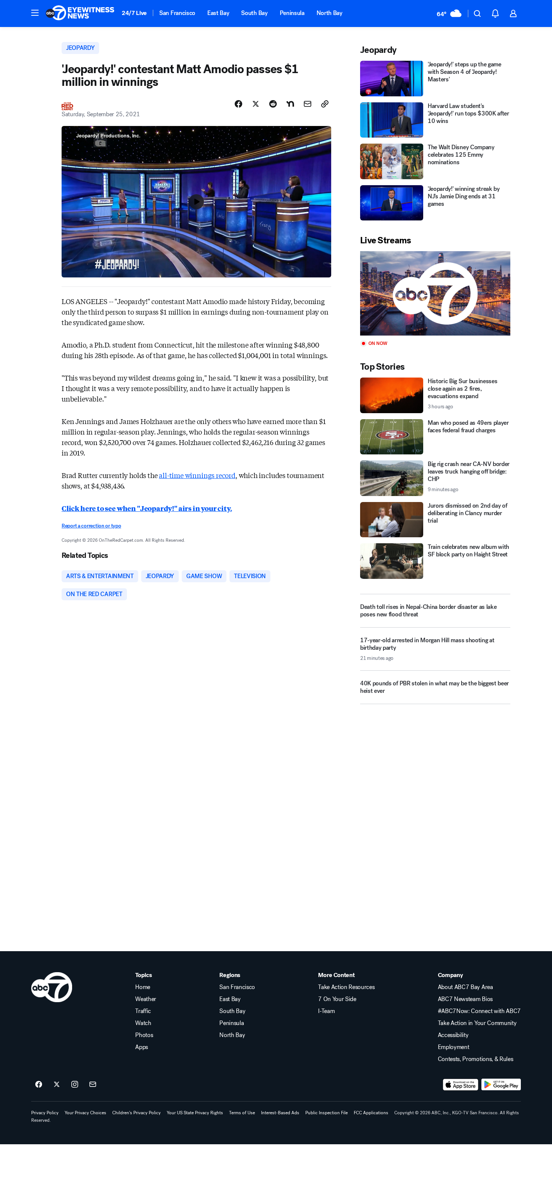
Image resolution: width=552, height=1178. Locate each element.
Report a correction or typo (91, 525)
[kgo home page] (51, 987)
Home (142, 987)
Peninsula (292, 13)
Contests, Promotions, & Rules (475, 1059)
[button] (35, 12)
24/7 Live (134, 13)
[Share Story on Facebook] (238, 103)
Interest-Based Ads (280, 1113)
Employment (453, 1047)
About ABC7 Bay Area (465, 987)
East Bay (218, 13)
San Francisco (177, 13)
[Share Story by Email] (307, 103)
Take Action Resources (346, 987)
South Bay (254, 13)
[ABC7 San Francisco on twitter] (56, 1084)
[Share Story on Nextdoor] (290, 103)
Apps (141, 1047)
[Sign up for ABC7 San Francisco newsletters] (92, 1084)
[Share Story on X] (255, 103)
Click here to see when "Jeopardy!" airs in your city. (147, 508)
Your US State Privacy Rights (195, 1113)
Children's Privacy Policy (136, 1113)
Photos (144, 1035)
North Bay (329, 13)
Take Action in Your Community (477, 1023)
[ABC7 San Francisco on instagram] (74, 1084)
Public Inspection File (326, 1113)
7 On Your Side (337, 999)
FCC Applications (371, 1113)
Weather (145, 999)
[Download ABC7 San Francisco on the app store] (461, 1085)
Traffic (143, 1011)
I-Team (326, 1011)
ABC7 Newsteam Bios (465, 999)
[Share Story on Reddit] (273, 103)
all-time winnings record (197, 475)
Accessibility (453, 1035)
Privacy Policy (45, 1113)
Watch (143, 1023)
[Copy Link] (324, 103)
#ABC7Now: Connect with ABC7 (479, 1011)
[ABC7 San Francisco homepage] (80, 13)
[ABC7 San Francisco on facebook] (38, 1084)
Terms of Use (242, 1113)
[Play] (435, 293)
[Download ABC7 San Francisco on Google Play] (501, 1085)
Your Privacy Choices (85, 1113)
